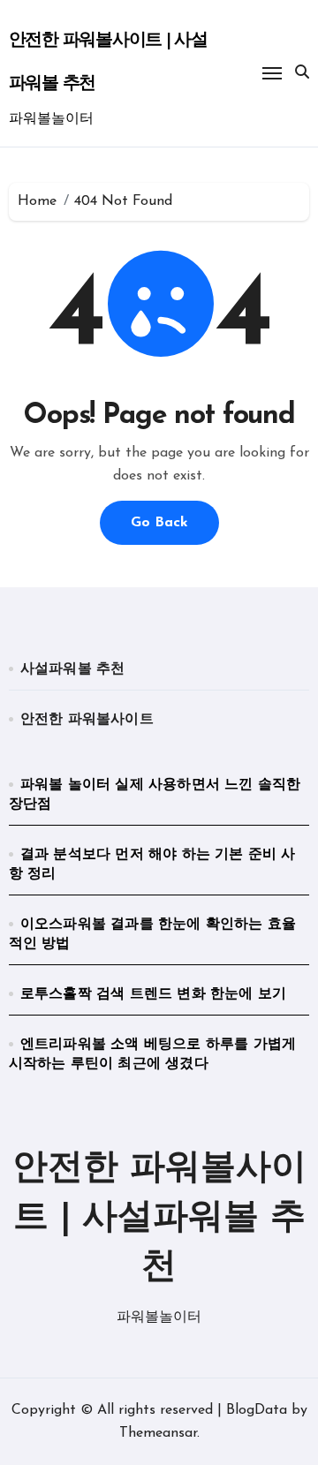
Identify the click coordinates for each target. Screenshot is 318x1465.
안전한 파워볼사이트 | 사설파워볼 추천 (159, 1219)
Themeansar (158, 1433)
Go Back (159, 523)
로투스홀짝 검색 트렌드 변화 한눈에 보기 (153, 994)
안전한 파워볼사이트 (87, 720)
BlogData (256, 1410)
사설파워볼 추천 (72, 669)
